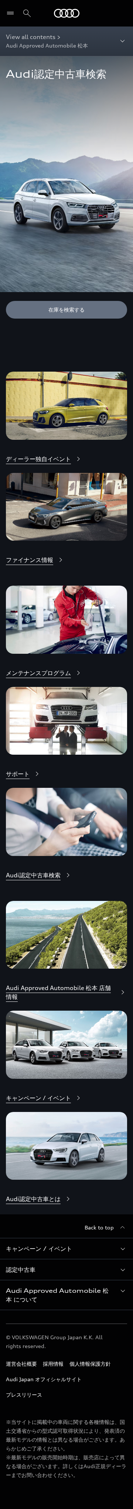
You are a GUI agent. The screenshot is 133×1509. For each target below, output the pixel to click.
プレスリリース (24, 1395)
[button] (66, 1248)
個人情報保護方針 (90, 1364)
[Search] (27, 13)
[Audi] (66, 13)
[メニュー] (12, 13)
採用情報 (53, 1364)
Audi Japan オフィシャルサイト (44, 1379)
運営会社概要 (21, 1364)
